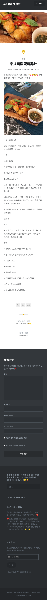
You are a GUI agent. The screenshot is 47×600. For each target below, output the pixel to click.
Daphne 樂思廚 (11, 3)
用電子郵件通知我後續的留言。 (17, 438)
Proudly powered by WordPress (18, 593)
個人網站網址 (9, 426)
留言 (6, 374)
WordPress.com (25, 595)
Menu (40, 3)
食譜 (28, 305)
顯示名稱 (8, 404)
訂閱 (11, 565)
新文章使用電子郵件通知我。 (16, 445)
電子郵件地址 (9, 415)
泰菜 (23, 59)
